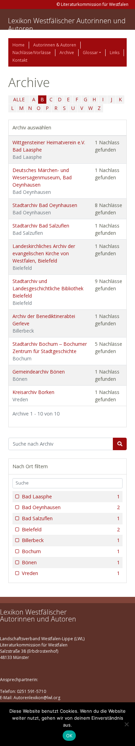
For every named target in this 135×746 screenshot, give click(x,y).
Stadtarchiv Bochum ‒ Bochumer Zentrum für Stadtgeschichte (49, 351)
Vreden (71, 573)
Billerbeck (71, 540)
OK (69, 735)
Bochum (71, 551)
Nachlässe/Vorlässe (31, 52)
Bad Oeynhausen (71, 507)
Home (18, 45)
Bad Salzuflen (71, 518)
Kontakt (19, 60)
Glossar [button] (90, 52)
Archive (67, 52)
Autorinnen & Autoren (54, 45)
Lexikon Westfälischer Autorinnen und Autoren (67, 24)
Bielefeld (71, 529)
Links (114, 52)
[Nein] (126, 724)
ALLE (19, 99)
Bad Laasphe (71, 496)
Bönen (71, 562)
